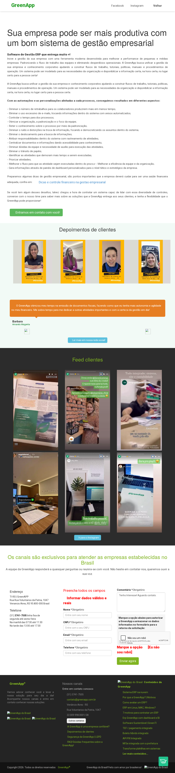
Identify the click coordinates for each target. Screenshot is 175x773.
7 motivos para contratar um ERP (140, 712)
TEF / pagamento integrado (137, 728)
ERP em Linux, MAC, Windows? (139, 707)
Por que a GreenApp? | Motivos (139, 697)
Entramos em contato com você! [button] (37, 212)
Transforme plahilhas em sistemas (141, 748)
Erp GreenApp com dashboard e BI (141, 718)
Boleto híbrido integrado (135, 733)
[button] (163, 761)
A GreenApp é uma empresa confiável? (88, 726)
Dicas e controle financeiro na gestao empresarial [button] (72, 182)
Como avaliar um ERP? (134, 702)
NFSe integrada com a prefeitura (140, 743)
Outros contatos (76, 721)
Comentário (124, 589)
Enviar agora (128, 661)
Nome (66, 609)
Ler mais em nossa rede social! (88, 340)
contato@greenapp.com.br (81, 699)
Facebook (117, 5)
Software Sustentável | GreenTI (139, 723)
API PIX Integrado (132, 738)
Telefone (68, 647)
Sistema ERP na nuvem (135, 692)
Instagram (137, 5)
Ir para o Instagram (88, 537)
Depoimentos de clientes (80, 731)
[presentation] (27, 331)
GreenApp (64, 767)
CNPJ (66, 622)
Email (66, 635)
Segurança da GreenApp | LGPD (84, 736)
